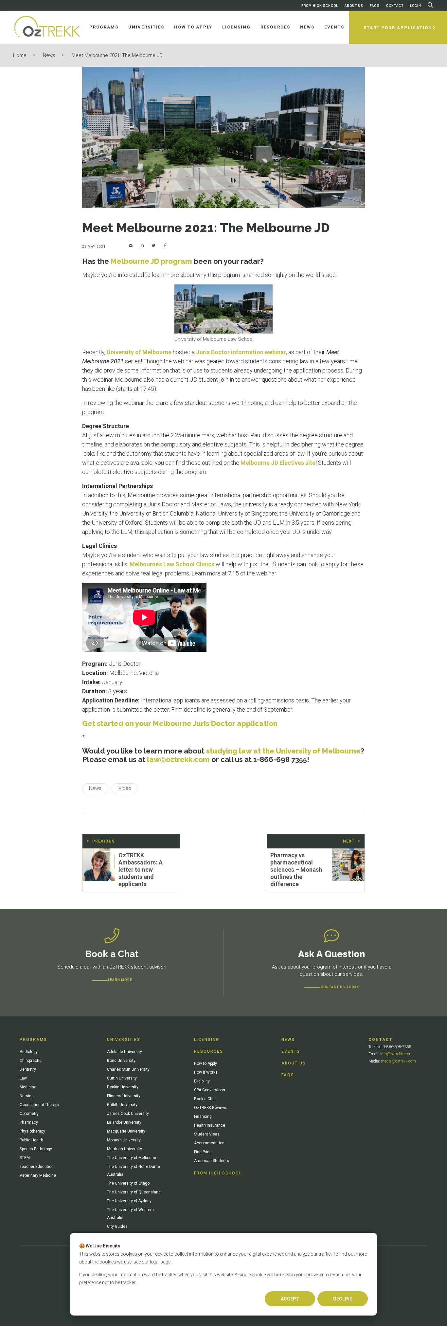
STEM (25, 1157)
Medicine (28, 1087)
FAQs (375, 6)
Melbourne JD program (151, 261)
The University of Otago (128, 1183)
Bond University (121, 1060)
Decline (342, 1298)
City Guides (117, 1226)
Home (20, 55)
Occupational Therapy (39, 1104)
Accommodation (209, 1143)
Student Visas (207, 1134)
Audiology (29, 1051)
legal (154, 1261)
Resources (208, 1051)
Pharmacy (29, 1122)
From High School (319, 6)
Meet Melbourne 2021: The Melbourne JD (117, 55)
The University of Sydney (129, 1201)
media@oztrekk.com (398, 1061)
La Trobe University (124, 1122)
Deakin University (122, 1087)
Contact (394, 6)
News (49, 55)
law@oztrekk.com (178, 759)
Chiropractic (31, 1060)
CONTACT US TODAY (340, 987)
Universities (123, 1039)
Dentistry (28, 1069)
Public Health (31, 1140)
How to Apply (205, 1063)
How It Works (206, 1072)
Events (290, 1051)
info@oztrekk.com (395, 1054)
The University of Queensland (134, 1192)
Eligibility (202, 1081)
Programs (33, 1039)
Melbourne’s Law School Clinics (172, 564)
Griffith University (122, 1104)
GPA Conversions (209, 1090)
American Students (211, 1160)
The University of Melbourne (132, 1157)
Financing (203, 1116)
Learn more (120, 980)
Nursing (27, 1096)
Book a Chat (205, 1099)
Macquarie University (126, 1131)
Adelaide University (124, 1051)
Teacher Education (37, 1166)
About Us (354, 6)
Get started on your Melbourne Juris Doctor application (179, 723)
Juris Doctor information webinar (241, 352)
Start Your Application (398, 27)
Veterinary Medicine (38, 1175)
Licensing (206, 1039)
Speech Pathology (36, 1149)
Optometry (29, 1113)
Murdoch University (124, 1149)
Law (23, 1078)
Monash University (124, 1140)
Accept (290, 1298)
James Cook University (128, 1113)
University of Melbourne (139, 352)
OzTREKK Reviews (210, 1107)
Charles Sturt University (128, 1069)
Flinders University (123, 1096)
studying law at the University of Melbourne (283, 751)
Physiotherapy (32, 1131)
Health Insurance (209, 1125)
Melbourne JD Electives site (278, 462)
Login (415, 6)
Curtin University (122, 1078)
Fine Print (202, 1152)
